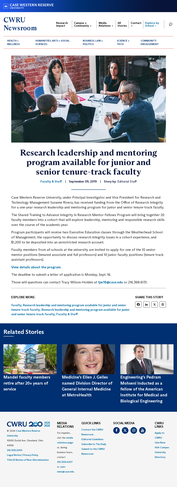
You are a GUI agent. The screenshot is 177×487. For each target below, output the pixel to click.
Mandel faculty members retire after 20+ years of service (26, 383)
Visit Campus (162, 447)
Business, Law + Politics (93, 42)
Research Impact (62, 24)
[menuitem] (17, 42)
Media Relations (105, 24)
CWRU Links (159, 425)
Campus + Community (82, 24)
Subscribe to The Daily (93, 444)
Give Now (160, 442)
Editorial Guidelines (92, 439)
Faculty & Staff (67, 314)
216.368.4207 (65, 461)
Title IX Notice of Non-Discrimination (28, 459)
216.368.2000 (14, 450)
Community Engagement (150, 42)
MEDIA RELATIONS (65, 425)
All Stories (122, 24)
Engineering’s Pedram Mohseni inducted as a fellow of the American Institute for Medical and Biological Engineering (143, 389)
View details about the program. (36, 267)
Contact (136, 23)
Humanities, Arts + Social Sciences (52, 42)
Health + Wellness (13, 42)
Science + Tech (123, 42)
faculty (16, 305)
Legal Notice (14, 455)
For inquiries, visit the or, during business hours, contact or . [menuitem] (65, 452)
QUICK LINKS (91, 423)
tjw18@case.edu (110, 282)
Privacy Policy (30, 455)
